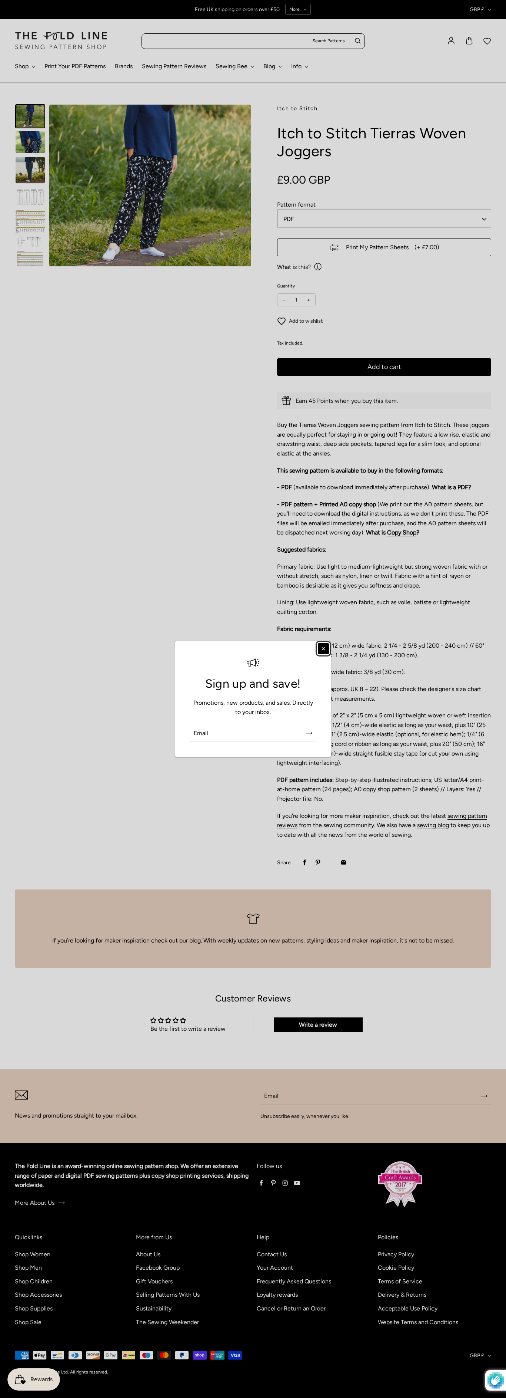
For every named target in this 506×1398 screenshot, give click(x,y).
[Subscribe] (309, 733)
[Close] (323, 648)
